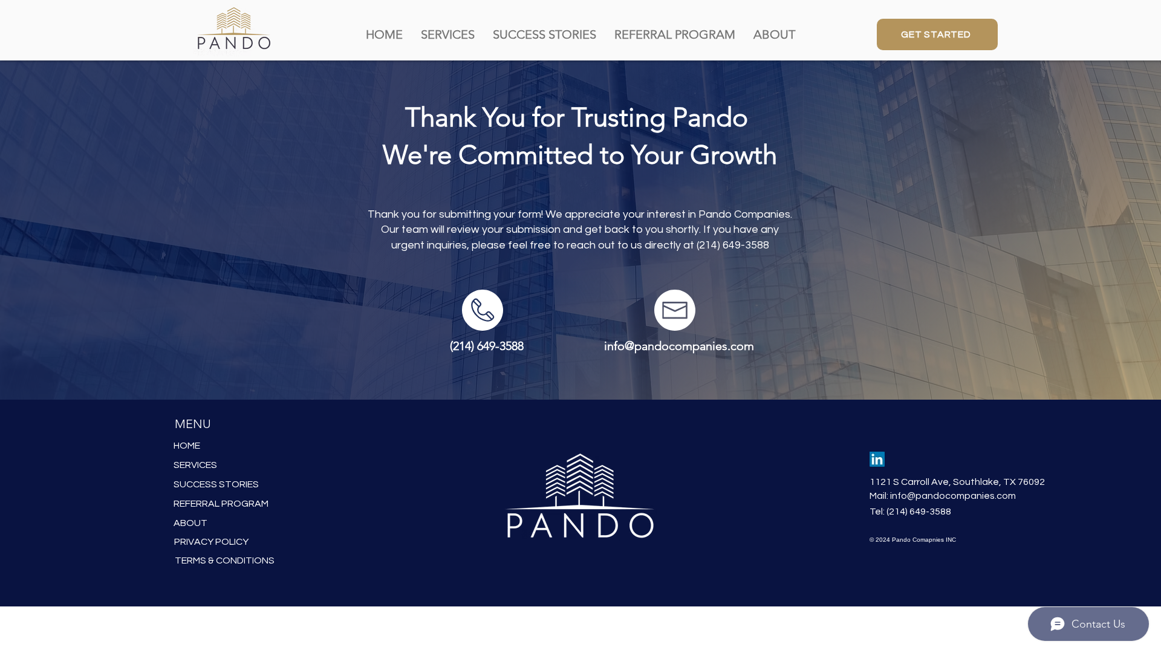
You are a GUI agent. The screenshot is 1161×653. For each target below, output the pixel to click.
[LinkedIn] (877, 459)
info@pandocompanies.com (953, 496)
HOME (187, 445)
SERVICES (195, 465)
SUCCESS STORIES (216, 484)
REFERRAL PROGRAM (221, 503)
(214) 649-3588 (733, 245)
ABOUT (190, 523)
